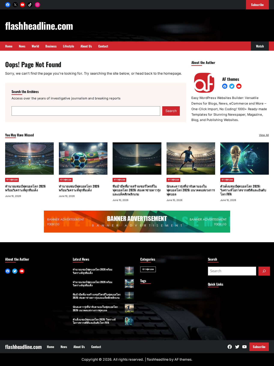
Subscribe (259, 346)
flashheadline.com (39, 25)
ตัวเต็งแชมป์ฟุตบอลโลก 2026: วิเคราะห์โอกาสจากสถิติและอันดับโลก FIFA (243, 190)
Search (171, 111)
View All (264, 135)
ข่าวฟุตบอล (12, 179)
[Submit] (264, 271)
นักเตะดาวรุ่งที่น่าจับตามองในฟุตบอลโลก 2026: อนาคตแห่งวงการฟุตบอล (191, 190)
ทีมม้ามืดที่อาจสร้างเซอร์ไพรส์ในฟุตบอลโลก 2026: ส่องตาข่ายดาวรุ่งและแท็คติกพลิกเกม (137, 190)
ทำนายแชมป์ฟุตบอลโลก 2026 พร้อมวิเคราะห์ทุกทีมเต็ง (25, 188)
